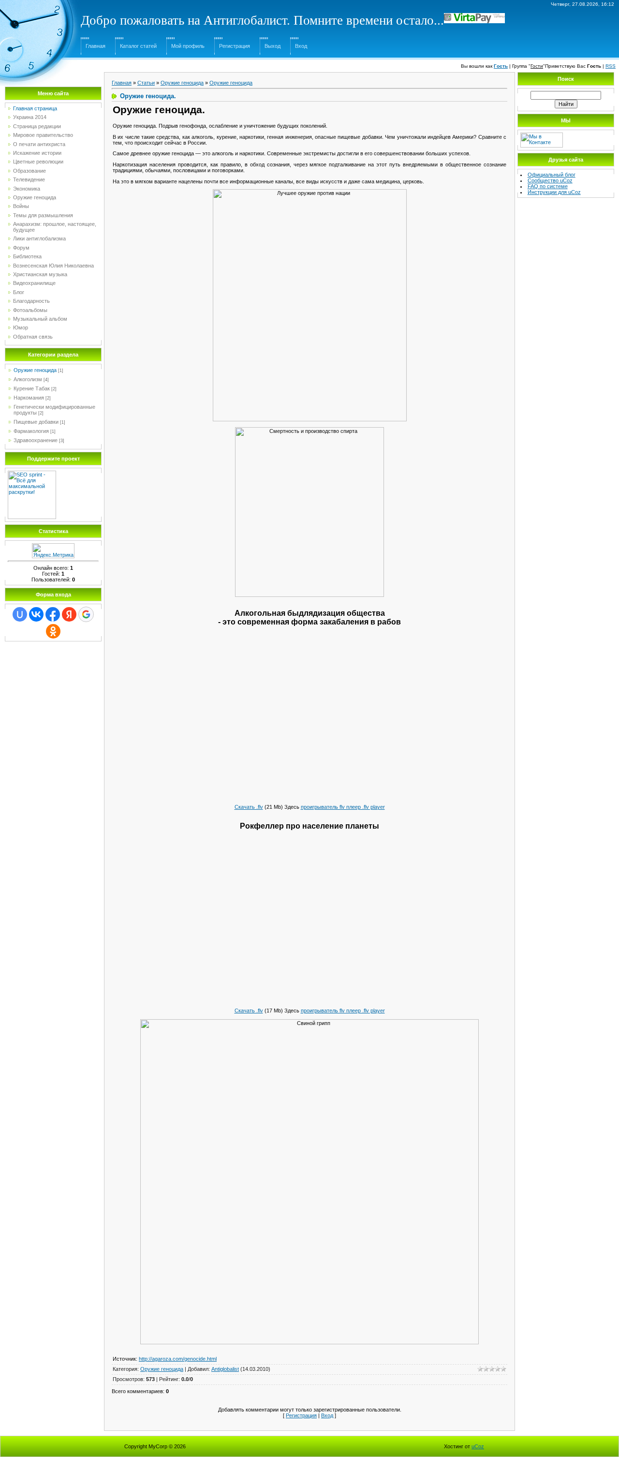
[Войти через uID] (20, 614)
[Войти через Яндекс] (69, 614)
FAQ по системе (548, 186)
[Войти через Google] (86, 614)
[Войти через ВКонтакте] (36, 614)
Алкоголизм (28, 379)
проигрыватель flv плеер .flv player (343, 807)
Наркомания (29, 398)
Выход (272, 46)
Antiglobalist (225, 1369)
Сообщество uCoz (550, 180)
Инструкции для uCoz (554, 192)
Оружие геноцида (35, 370)
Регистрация (234, 46)
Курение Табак (32, 388)
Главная (95, 46)
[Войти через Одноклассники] (53, 631)
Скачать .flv (249, 807)
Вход (301, 46)
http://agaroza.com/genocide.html (178, 1359)
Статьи (146, 83)
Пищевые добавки (36, 422)
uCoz (478, 1446)
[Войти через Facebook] (52, 614)
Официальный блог (551, 175)
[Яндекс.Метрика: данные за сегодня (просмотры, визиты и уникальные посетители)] (53, 550)
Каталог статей (138, 46)
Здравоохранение (36, 440)
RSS (610, 66)
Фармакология (31, 431)
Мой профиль (188, 46)
